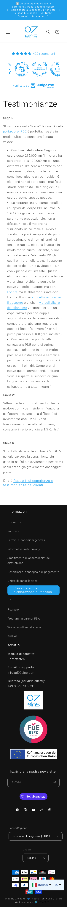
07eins (18, 898)
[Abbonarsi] (54, 782)
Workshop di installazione (24, 627)
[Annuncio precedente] (7, 10)
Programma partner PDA (23, 618)
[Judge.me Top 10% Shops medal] (51, 69)
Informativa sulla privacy (23, 549)
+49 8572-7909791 (21, 686)
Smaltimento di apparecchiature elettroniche (28, 560)
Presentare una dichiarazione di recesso (33, 590)
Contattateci (16, 659)
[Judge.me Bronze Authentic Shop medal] (33, 69)
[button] (8, 31)
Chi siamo (14, 522)
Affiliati (12, 636)
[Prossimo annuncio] (60, 10)
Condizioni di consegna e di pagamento (33, 572)
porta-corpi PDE (15, 131)
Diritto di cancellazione (22, 580)
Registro (13, 609)
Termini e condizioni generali (26, 540)
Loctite (12, 292)
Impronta (13, 531)
